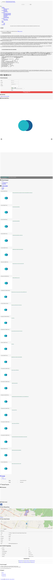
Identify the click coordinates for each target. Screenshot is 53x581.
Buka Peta (1, 517)
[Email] (5, 75)
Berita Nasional (6, 182)
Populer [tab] (3, 188)
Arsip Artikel (5, 185)
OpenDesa (2, 579)
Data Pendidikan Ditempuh (7, 14)
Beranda (3, 7)
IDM (2, 22)
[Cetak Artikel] (9, 75)
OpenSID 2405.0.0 (7, 579)
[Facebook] (1, 75)
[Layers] (51, 509)
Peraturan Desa (20, 31)
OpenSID (51, 516)
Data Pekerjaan (6, 15)
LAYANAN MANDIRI (6, 96)
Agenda (3, 476)
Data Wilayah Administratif (7, 13)
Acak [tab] (2, 189)
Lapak (3, 21)
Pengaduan (3, 24)
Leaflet (45, 516)
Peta (2, 20)
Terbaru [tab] (3, 187)
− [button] (1, 510)
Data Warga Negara (6, 17)
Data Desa (3, 12)
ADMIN (1, 96)
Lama (2, 477)
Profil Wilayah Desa (6, 8)
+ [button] (1, 509)
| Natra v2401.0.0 (12, 579)
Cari (30, 4)
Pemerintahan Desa (4, 10)
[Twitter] (3, 75)
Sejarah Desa (5, 9)
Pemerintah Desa (6, 11)
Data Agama (5, 16)
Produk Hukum (6, 19)
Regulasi (3, 18)
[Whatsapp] (10, 75)
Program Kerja (4, 183)
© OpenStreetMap (48, 516)
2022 (4, 23)
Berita (3, 572)
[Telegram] (7, 75)
